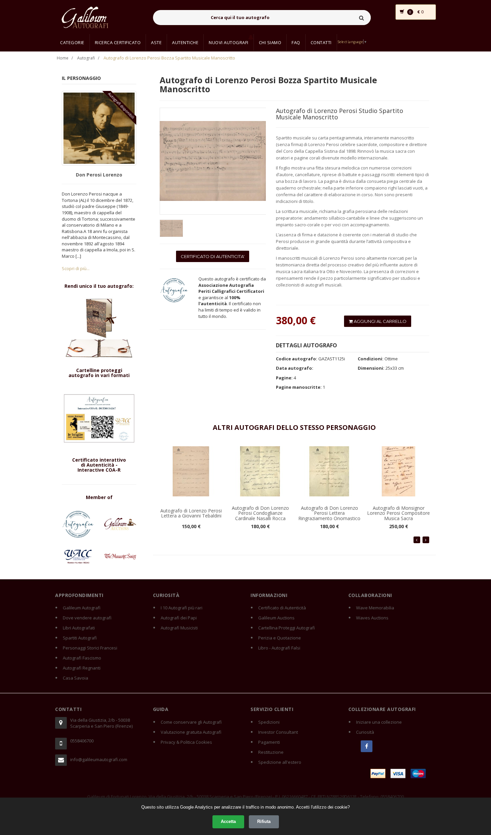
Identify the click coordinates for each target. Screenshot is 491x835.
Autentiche (185, 42)
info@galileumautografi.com (98, 759)
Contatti (321, 42)
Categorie (72, 42)
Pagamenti (269, 742)
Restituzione (271, 752)
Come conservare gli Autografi (191, 722)
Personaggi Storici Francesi (90, 648)
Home (62, 58)
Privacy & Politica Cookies (186, 742)
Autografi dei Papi (179, 618)
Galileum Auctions (276, 618)
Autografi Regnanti (82, 668)
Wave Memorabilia (375, 608)
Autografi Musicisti (179, 628)
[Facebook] (366, 746)
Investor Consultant (278, 732)
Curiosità (365, 732)
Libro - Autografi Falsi (279, 648)
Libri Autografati (79, 628)
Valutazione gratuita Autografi (191, 732)
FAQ (296, 42)
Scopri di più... (76, 268)
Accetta (228, 821)
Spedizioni (269, 722)
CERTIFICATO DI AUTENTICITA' (212, 256)
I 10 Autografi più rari (181, 608)
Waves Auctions (372, 618)
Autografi (86, 58)
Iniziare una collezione (379, 722)
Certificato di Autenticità (282, 608)
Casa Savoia (75, 678)
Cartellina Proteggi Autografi (286, 628)
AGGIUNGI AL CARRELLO (379, 321)
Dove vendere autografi (87, 618)
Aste (156, 42)
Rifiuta (264, 821)
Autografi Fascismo (82, 658)
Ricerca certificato (118, 42)
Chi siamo (270, 42)
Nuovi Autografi (229, 42)
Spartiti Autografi (80, 638)
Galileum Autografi (82, 608)
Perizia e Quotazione (279, 638)
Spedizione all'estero (279, 762)
